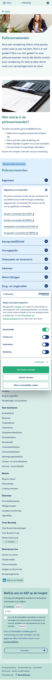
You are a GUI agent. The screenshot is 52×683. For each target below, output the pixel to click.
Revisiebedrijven (9, 437)
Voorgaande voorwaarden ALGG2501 (20, 226)
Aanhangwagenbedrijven (12, 457)
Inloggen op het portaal (12, 569)
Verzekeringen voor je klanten (14, 401)
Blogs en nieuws (8, 479)
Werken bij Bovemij (10, 540)
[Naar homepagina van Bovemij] (26, 3)
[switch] (45, 337)
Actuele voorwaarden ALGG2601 (18, 214)
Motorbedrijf (7, 442)
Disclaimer (27, 315)
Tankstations (7, 428)
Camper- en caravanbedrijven (14, 461)
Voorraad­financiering (10, 501)
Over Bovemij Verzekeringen (14, 528)
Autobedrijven (8, 413)
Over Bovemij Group (10, 533)
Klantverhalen (8, 484)
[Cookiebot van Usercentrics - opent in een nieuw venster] (38, 294)
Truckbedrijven (8, 423)
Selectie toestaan (26, 377)
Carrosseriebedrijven (11, 452)
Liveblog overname (10, 489)
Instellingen (39, 362)
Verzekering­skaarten (10, 574)
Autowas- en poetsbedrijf (13, 466)
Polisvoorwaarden (9, 564)
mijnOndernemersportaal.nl (48, 3)
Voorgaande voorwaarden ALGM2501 (19, 233)
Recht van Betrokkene (21, 671)
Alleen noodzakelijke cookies (26, 385)
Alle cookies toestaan (26, 370)
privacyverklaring (11, 642)
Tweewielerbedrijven (11, 447)
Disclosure (6, 671)
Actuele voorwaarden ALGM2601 (18, 220)
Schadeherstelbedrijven (12, 433)
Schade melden (8, 560)
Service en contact (10, 555)
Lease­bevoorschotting (11, 511)
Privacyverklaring (9, 668)
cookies (18, 307)
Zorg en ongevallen (10, 396)
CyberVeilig (7, 516)
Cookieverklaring (24, 668)
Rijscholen (6, 418)
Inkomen (5, 391)
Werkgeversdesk (9, 506)
